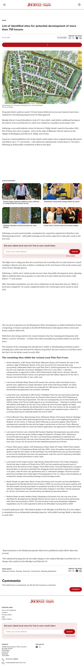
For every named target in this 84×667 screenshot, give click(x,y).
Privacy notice (70, 256)
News (4, 20)
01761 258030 (13, 659)
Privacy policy (7, 615)
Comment (76, 589)
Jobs (3, 617)
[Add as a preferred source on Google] (62, 37)
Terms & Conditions (9, 610)
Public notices (7, 619)
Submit (75, 251)
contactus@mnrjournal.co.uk (15, 663)
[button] (4, 4)
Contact (4, 612)
